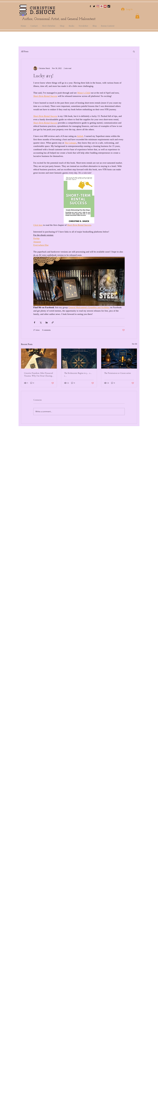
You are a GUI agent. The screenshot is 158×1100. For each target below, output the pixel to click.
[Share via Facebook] (34, 322)
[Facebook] (90, 6)
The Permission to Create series (117, 373)
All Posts (24, 51)
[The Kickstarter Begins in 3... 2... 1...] (79, 359)
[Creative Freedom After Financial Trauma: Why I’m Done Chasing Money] (39, 359)
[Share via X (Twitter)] (40, 322)
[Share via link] (52, 322)
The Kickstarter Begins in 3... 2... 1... (78, 374)
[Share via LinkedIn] (46, 322)
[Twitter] (94, 6)
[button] (137, 16)
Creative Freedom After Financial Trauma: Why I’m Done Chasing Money (38, 374)
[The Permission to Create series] (119, 359)
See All (134, 344)
